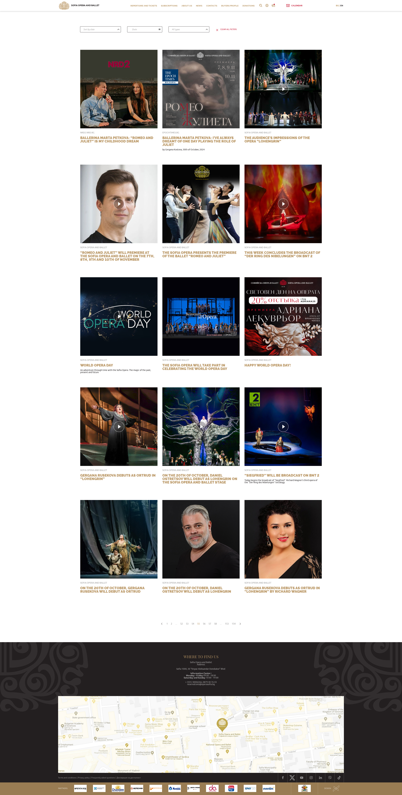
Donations (248, 6)
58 (215, 624)
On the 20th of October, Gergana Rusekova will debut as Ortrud (112, 589)
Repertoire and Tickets (143, 6)
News (199, 6)
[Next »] (240, 623)
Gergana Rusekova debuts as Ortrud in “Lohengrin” (118, 477)
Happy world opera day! (267, 365)
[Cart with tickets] (273, 5)
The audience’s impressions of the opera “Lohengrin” (277, 139)
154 (234, 624)
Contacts (211, 6)
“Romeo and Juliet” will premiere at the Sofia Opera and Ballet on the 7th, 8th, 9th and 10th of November (117, 256)
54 (193, 624)
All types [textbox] (176, 29)
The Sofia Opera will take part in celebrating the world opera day (194, 367)
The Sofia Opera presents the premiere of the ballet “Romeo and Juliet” (199, 254)
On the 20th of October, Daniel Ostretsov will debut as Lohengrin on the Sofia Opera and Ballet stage (199, 478)
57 (210, 624)
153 (227, 624)
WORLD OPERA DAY (96, 365)
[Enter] (267, 5)
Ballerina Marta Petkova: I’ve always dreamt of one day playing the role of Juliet (199, 141)
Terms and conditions (67, 778)
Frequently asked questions (103, 778)
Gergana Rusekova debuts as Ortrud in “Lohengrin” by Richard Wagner (282, 589)
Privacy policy (84, 778)
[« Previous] (161, 623)
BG (337, 6)
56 (204, 624)
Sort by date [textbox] (88, 29)
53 (187, 624)
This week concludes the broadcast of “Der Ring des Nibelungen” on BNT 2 (282, 254)
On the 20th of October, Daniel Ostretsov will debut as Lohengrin (196, 589)
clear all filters (228, 29)
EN (341, 6)
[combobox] (100, 29)
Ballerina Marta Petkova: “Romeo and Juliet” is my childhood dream (116, 139)
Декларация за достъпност (129, 778)
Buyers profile (230, 6)
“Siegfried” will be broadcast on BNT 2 (281, 475)
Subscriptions (169, 6)
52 (181, 624)
